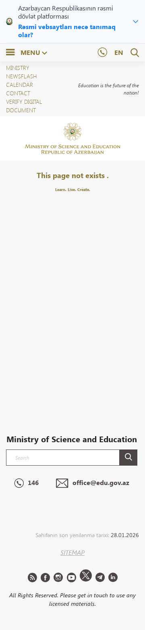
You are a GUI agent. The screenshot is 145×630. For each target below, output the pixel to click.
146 (33, 482)
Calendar (19, 84)
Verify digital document (24, 106)
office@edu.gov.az (100, 482)
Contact (18, 93)
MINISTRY (17, 67)
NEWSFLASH (21, 76)
